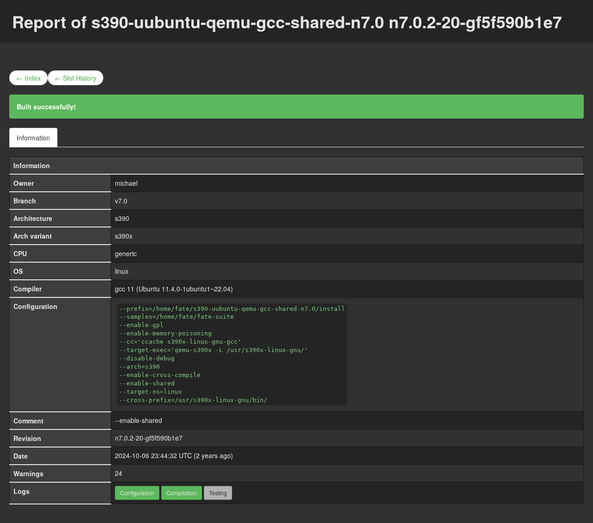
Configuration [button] (137, 493)
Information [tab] (33, 137)
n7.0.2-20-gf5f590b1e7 (149, 437)
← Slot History (75, 77)
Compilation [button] (181, 493)
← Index (28, 77)
